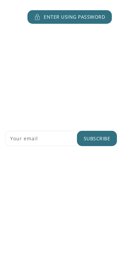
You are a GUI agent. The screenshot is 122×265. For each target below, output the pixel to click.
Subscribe (97, 138)
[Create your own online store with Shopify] (91, 209)
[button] (61, 17)
